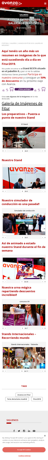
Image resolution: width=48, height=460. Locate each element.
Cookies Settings (24, 456)
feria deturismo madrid (17, 399)
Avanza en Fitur (24, 395)
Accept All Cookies (24, 450)
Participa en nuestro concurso (22, 76)
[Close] (45, 436)
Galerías (24, 15)
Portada (5, 43)
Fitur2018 (37, 399)
